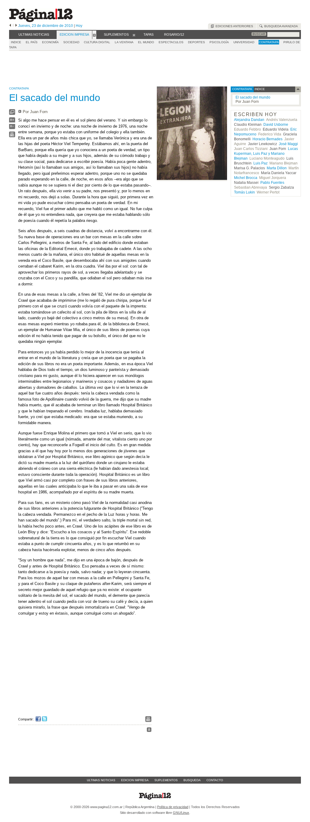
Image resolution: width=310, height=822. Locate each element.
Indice (16, 42)
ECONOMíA (50, 42)
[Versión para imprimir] (12, 136)
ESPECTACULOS (171, 42)
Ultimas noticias (101, 780)
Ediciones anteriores (233, 26)
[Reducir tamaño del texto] (12, 127)
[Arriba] (149, 730)
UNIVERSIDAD (243, 42)
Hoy (79, 26)
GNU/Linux (181, 812)
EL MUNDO (146, 42)
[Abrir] (94, 35)
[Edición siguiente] (16, 26)
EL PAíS (32, 42)
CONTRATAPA (269, 42)
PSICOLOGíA (219, 42)
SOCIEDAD (71, 42)
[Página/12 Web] (41, 20)
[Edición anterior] (10, 26)
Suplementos (166, 780)
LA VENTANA (124, 42)
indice (259, 89)
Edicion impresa (135, 780)
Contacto (214, 780)
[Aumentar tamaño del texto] (12, 121)
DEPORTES (196, 42)
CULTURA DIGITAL (97, 42)
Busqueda (192, 780)
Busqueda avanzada (280, 26)
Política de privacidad (172, 807)
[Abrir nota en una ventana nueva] (12, 113)
